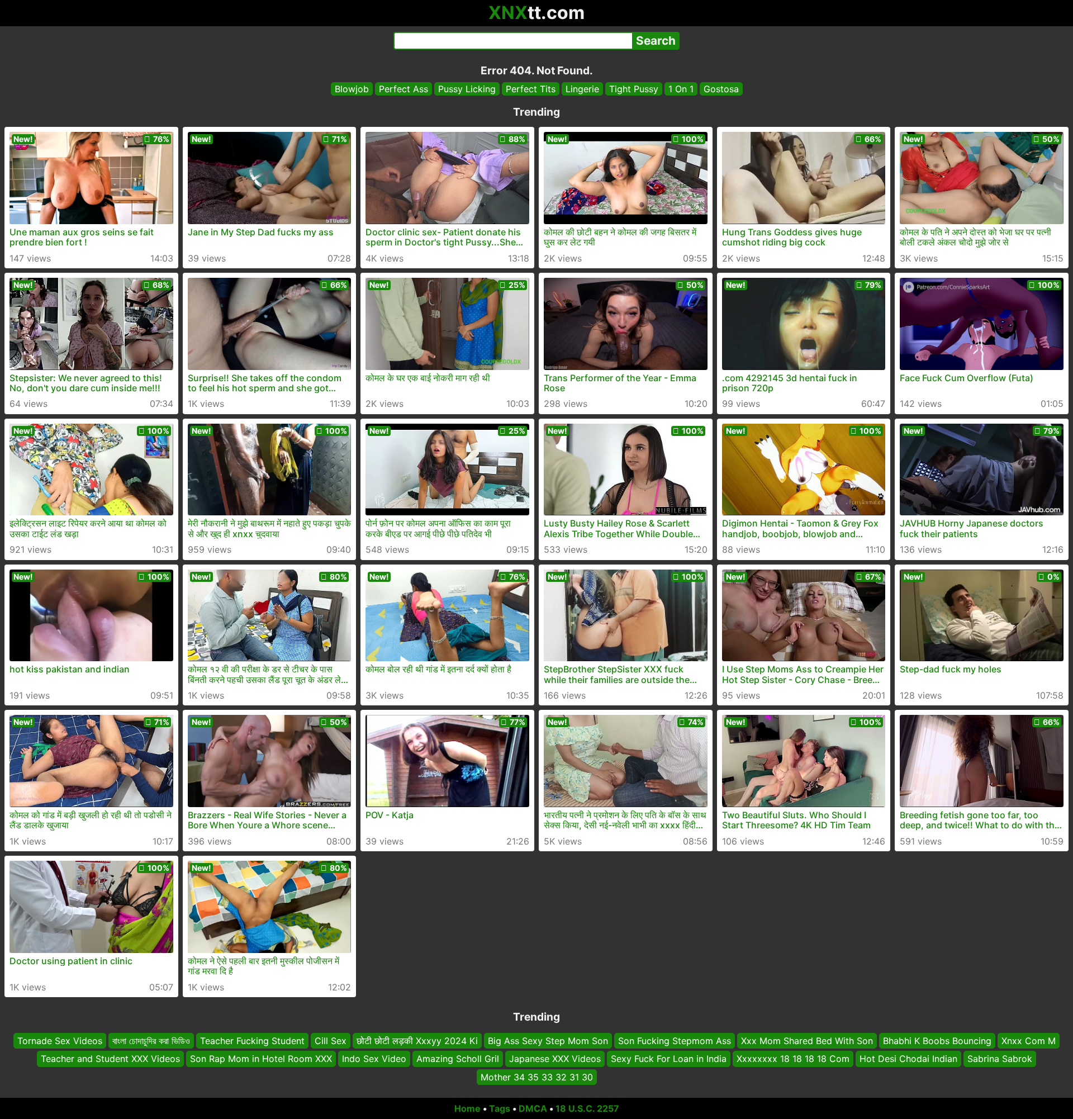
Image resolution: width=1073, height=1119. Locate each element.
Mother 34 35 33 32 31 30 (537, 1077)
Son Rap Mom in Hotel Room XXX (261, 1058)
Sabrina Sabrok (999, 1058)
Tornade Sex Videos (59, 1040)
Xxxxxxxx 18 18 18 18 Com (793, 1058)
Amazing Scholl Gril (457, 1058)
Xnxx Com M (1028, 1040)
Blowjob (352, 88)
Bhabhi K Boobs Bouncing (937, 1040)
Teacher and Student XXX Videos (110, 1058)
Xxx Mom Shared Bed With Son (807, 1040)
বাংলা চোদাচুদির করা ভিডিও (151, 1040)
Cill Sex (330, 1040)
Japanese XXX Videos (555, 1058)
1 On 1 (681, 88)
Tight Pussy (633, 88)
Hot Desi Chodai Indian (908, 1058)
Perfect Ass (403, 88)
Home (467, 1108)
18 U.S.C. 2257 (587, 1108)
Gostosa (721, 88)
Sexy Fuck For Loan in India (669, 1058)
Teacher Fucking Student (252, 1040)
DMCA (533, 1108)
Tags (499, 1108)
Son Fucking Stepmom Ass (674, 1040)
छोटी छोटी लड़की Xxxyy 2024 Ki (417, 1040)
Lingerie (582, 88)
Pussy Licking (467, 88)
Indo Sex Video (374, 1058)
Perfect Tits (531, 88)
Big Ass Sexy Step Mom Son (548, 1040)
